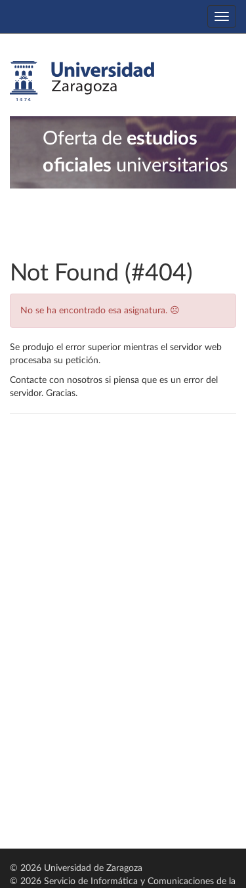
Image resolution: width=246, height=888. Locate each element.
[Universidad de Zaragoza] (82, 81)
